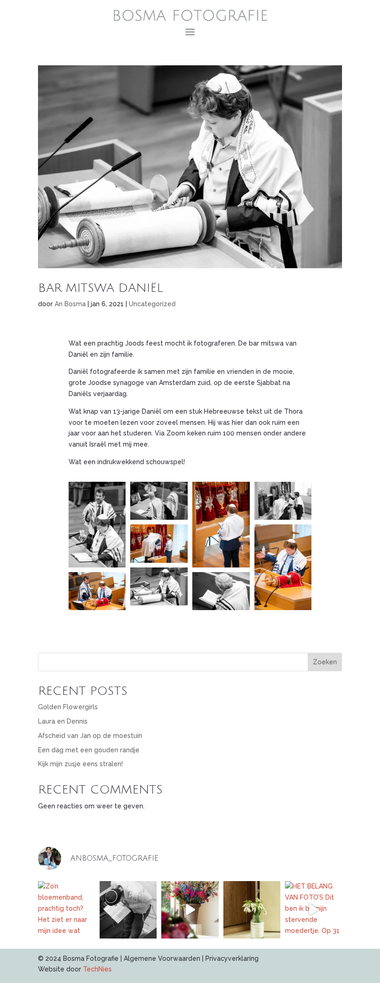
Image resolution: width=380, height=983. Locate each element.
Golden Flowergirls (68, 707)
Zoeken (325, 662)
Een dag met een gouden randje (88, 750)
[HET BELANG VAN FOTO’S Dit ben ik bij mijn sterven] (313, 909)
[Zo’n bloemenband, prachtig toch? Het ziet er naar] (66, 909)
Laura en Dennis (63, 721)
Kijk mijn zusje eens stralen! (80, 764)
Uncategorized (152, 304)
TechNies (97, 969)
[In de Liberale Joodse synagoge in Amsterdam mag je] (128, 909)
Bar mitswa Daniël (100, 288)
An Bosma (70, 304)
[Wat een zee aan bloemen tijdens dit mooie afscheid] (189, 909)
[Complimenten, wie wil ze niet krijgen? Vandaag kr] (251, 909)
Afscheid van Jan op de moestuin (90, 735)
